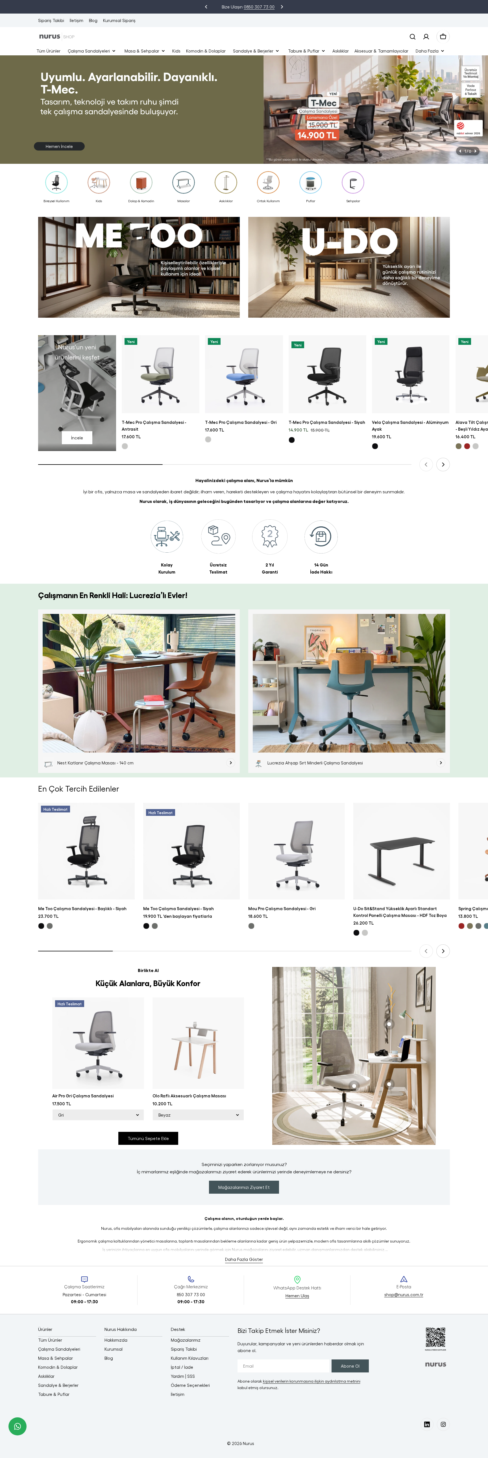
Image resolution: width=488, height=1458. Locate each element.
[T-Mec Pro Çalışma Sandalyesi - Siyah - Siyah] (292, 440)
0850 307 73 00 (255, 6)
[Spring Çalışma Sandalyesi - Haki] (470, 926)
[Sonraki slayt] (475, 151)
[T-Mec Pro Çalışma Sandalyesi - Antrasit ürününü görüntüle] (161, 374)
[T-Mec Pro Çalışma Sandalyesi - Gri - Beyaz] (208, 439)
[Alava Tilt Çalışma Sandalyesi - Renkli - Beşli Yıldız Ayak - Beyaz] (475, 446)
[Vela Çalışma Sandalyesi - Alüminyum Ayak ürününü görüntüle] (411, 374)
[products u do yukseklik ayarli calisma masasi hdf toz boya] (349, 270)
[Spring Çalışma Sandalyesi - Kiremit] (461, 926)
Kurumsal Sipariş (119, 20)
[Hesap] (426, 36)
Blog (93, 20)
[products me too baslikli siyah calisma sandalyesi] (139, 270)
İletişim (76, 20)
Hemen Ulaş (297, 1295)
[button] (206, 6)
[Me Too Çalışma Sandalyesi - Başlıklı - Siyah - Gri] (50, 926)
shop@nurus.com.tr (403, 1294)
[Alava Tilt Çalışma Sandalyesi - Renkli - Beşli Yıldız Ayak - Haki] (459, 446)
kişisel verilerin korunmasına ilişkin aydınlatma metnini (311, 1381)
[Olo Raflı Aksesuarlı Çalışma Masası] (198, 1043)
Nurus (248, 1443)
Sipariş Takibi (51, 20)
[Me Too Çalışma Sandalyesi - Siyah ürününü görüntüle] (191, 851)
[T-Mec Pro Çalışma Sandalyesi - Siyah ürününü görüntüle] (328, 374)
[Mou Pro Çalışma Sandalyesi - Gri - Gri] (251, 926)
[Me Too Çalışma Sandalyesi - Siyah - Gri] (155, 926)
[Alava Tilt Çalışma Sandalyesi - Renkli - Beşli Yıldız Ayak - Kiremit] (467, 446)
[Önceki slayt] (460, 151)
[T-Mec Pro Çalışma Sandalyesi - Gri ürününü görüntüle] (244, 374)
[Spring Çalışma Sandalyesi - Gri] (478, 926)
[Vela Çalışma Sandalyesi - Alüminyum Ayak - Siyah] (375, 446)
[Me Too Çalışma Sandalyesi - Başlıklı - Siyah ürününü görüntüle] (86, 851)
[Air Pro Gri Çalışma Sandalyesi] (98, 1043)
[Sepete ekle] (191, 347)
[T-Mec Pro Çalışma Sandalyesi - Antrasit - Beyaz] (125, 446)
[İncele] (230, 762)
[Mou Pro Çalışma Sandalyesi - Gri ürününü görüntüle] (296, 851)
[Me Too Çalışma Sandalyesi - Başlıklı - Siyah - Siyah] (41, 926)
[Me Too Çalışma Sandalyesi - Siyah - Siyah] (146, 926)
